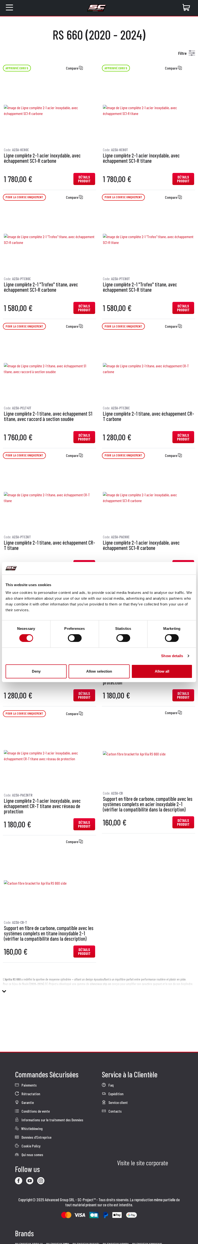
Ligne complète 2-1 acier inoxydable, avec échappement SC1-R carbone (42, 158)
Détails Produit (84, 179)
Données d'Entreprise (36, 1137)
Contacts (115, 1111)
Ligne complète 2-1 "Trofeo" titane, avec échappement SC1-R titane (140, 287)
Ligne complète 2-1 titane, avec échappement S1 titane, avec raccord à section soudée (48, 416)
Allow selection (99, 671)
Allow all (162, 671)
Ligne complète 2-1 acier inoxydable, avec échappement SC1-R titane (141, 158)
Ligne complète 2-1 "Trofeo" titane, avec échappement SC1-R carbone (41, 287)
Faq (110, 1085)
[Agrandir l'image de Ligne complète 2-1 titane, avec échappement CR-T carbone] (148, 369)
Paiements (29, 1085)
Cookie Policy (30, 1146)
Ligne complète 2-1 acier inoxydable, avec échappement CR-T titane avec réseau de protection (42, 806)
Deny (36, 671)
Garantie (27, 1102)
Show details (172, 656)
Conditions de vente (35, 1111)
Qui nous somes (32, 1154)
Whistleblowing (31, 1128)
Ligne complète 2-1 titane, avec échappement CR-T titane (49, 545)
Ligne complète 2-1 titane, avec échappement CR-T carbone (148, 416)
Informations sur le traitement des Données (52, 1119)
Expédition (115, 1093)
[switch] (75, 638)
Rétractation (30, 1093)
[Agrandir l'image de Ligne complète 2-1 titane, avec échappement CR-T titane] (49, 498)
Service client (118, 1102)
